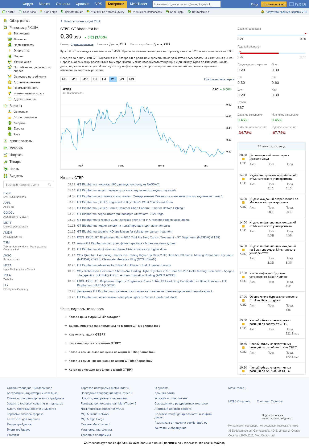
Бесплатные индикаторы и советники (32, 393)
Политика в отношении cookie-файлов (180, 422)
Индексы (16, 155)
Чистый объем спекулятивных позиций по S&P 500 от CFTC (270, 369)
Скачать (96, 424)
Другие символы (25, 99)
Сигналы (63, 4)
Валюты (15, 106)
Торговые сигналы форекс (25, 414)
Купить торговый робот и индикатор (31, 408)
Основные (21, 111)
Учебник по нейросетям (147, 11)
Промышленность (26, 87)
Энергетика (21, 50)
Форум (28, 4)
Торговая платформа (105, 388)
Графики (13, 434)
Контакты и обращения (170, 427)
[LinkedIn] (257, 416)
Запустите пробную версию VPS (286, 11)
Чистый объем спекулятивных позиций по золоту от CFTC (270, 321)
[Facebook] (230, 416)
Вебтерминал (200, 11)
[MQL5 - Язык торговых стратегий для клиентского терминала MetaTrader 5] (10, 4)
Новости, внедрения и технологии (104, 398)
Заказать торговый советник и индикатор (35, 403)
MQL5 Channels (239, 401)
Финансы (20, 39)
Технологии (22, 33)
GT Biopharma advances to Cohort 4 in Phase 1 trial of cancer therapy (124, 265)
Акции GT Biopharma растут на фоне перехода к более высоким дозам (126, 243)
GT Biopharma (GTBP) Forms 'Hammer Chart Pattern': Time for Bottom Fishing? (131, 208)
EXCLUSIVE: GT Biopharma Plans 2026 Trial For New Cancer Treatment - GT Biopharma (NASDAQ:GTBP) (148, 237)
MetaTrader (138, 4)
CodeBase (29, 11)
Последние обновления (106, 393)
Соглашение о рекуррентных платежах (181, 403)
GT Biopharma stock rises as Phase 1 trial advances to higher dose (122, 249)
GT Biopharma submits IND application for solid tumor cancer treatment (124, 231)
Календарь (177, 11)
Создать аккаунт (274, 4)
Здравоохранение (27, 82)
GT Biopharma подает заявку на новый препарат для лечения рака (123, 225)
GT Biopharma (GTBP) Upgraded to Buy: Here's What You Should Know (125, 202)
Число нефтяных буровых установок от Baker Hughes (268, 274)
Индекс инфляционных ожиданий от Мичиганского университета (273, 224)
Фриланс (82, 4)
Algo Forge (50, 11)
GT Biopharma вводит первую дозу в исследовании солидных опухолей (126, 190)
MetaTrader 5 (237, 388)
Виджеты (16, 176)
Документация (74, 11)
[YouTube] (251, 416)
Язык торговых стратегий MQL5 (102, 408)
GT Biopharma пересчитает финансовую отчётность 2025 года (120, 213)
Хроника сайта (164, 393)
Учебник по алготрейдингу (107, 11)
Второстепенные (25, 117)
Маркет (44, 4)
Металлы (16, 148)
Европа (19, 128)
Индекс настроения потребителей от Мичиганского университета (273, 176)
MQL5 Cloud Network (95, 414)
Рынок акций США (23, 27)
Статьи (10, 11)
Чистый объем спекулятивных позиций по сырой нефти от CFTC (273, 345)
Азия (17, 134)
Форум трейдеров (19, 424)
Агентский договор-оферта (172, 408)
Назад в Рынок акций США (82, 21)
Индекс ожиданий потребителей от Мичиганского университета (274, 200)
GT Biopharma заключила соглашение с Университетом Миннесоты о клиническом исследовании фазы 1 (150, 196)
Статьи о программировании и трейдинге (35, 398)
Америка (20, 123)
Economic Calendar (270, 401)
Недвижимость (24, 44)
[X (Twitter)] (244, 416)
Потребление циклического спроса (32, 69)
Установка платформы (96, 429)
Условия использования (171, 398)
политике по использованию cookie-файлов (194, 442)
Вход (254, 4)
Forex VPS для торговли (23, 419)
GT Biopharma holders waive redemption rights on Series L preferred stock (127, 297)
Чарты (14, 169)
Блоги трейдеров (18, 429)
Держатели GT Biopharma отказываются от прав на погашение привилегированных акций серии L (145, 291)
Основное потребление (30, 76)
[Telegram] (237, 416)
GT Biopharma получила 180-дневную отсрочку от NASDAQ (118, 184)
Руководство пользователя (108, 403)
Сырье (18, 56)
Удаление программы (96, 434)
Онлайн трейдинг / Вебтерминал (29, 388)
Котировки (116, 4)
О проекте (161, 388)
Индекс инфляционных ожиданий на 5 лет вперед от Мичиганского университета (273, 249)
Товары (15, 162)
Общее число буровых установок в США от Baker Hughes (273, 298)
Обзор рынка (19, 20)
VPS (98, 4)
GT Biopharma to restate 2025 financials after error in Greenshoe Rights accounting (133, 219)
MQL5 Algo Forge (92, 419)
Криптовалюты (21, 141)
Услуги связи (22, 61)
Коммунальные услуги (29, 93)
